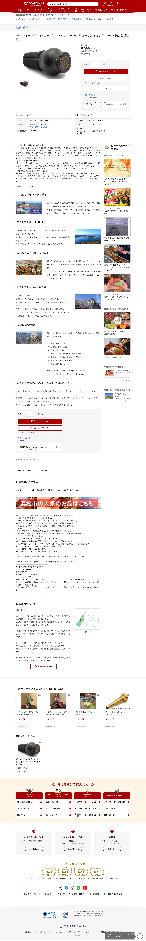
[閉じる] (132, 934)
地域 (39, 10)
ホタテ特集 (92, 808)
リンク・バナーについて (57, 932)
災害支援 (96, 894)
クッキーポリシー (92, 932)
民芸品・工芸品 (30, 459)
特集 (76, 10)
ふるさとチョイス (33, 894)
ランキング (51, 10)
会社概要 (28, 932)
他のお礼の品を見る (40, 127)
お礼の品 (23, 10)
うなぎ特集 (78, 802)
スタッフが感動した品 (53, 808)
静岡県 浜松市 (22, 771)
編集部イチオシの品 (52, 802)
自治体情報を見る (45, 666)
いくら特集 (92, 802)
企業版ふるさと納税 (114, 894)
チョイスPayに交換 (110, 808)
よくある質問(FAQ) (73, 849)
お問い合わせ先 (91, 97)
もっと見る (125, 380)
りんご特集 (78, 808)
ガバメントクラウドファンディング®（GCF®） (66, 894)
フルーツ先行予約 (51, 815)
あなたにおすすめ (65, 10)
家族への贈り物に (109, 815)
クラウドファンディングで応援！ (114, 802)
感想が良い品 (21, 815)
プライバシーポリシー (76, 932)
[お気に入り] (140, 936)
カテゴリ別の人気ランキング (26, 802)
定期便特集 (92, 815)
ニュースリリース (39, 932)
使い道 (86, 10)
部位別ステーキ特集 (79, 815)
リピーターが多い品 (23, 808)
